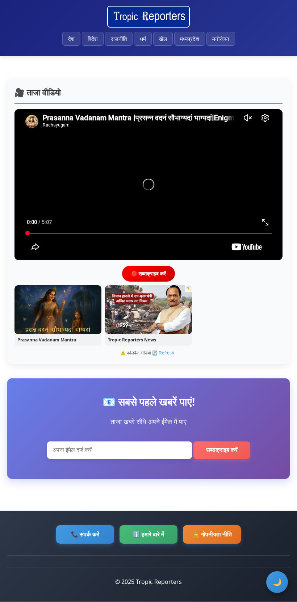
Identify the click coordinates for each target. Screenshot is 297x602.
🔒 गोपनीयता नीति (212, 534)
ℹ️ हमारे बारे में (148, 534)
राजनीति (119, 38)
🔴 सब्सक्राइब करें (148, 273)
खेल (163, 38)
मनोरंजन (220, 38)
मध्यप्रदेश (189, 38)
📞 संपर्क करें (85, 534)
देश (71, 38)
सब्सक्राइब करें (222, 450)
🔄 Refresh (163, 353)
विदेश (93, 38)
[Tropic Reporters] (148, 17)
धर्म (143, 38)
